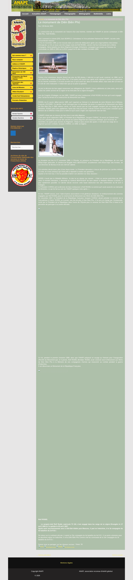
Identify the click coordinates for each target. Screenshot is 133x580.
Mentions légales (66, 563)
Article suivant (118, 555)
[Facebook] (13, 133)
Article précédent (43, 555)
